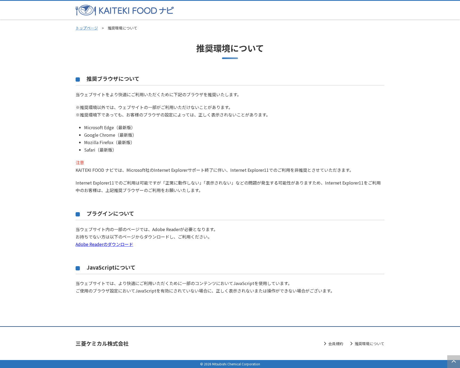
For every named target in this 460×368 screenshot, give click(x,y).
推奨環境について (369, 343)
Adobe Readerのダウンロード (104, 244)
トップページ (87, 28)
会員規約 (335, 343)
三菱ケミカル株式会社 (102, 343)
